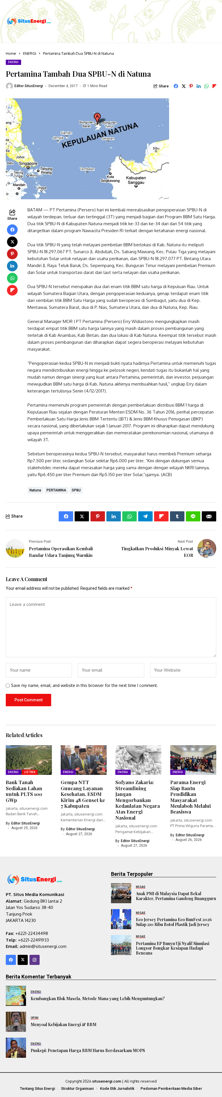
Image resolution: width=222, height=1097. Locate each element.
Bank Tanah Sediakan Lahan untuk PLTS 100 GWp (24, 791)
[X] (23, 960)
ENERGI (29, 53)
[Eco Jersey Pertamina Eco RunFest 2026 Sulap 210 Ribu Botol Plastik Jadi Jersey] (121, 919)
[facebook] (11, 960)
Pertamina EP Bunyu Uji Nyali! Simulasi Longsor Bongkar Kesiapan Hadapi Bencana (172, 948)
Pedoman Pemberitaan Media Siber (171, 1088)
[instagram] (34, 960)
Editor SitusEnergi (28, 86)
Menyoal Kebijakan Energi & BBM (63, 1024)
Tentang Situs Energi (37, 1088)
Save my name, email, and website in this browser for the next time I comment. (84, 685)
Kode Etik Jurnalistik (117, 1088)
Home (11, 53)
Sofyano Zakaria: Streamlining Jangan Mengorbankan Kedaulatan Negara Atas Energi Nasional (137, 799)
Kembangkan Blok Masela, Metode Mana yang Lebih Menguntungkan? (98, 998)
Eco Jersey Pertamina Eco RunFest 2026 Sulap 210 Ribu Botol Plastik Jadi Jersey (174, 922)
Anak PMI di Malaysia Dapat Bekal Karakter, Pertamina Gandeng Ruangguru (176, 896)
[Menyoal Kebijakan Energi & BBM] (16, 1022)
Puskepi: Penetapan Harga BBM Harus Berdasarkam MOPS (88, 1050)
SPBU (76, 490)
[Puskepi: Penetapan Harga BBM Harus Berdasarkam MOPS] (16, 1048)
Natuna (35, 490)
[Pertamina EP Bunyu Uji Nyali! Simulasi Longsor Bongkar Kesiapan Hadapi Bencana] (121, 945)
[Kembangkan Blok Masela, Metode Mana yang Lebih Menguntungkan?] (16, 996)
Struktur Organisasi (77, 1088)
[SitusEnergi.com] (29, 21)
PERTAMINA (56, 490)
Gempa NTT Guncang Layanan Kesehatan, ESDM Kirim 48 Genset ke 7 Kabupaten (83, 794)
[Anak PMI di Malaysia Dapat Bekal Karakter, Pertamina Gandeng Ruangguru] (121, 893)
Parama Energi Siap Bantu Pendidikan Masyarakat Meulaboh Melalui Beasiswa (190, 797)
